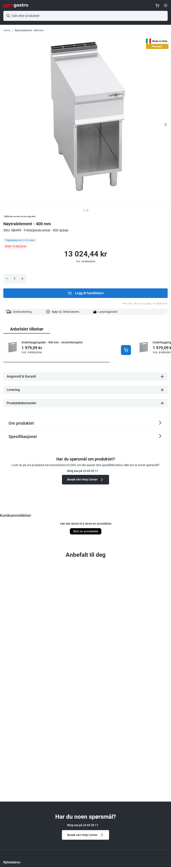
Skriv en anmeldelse (85, 531)
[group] (26, 329)
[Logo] (15, 5)
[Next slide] (165, 125)
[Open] (165, 5)
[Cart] (157, 5)
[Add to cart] (126, 350)
